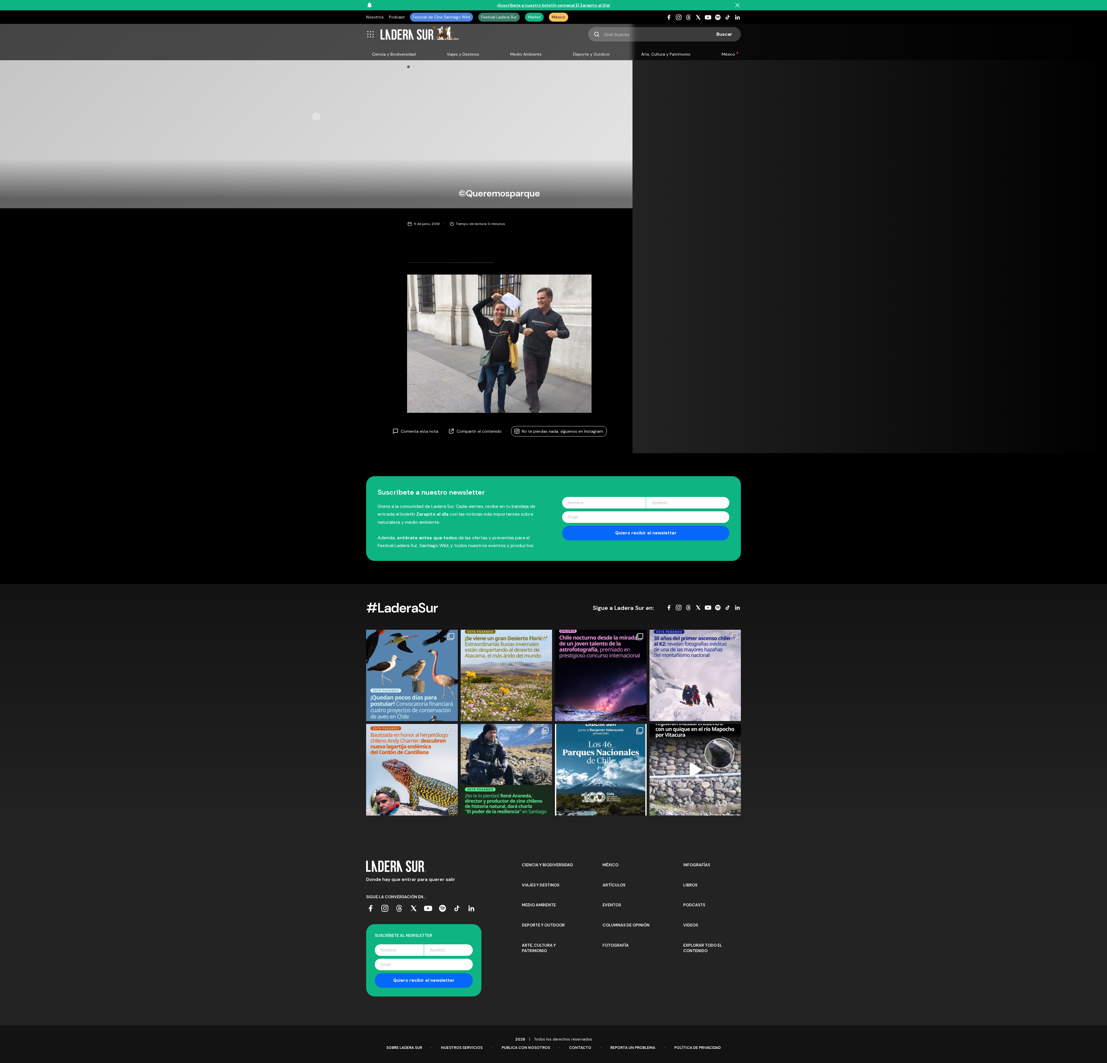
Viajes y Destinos (463, 54)
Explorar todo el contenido (702, 948)
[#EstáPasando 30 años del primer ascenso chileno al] (695, 675)
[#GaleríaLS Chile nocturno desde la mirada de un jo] (601, 675)
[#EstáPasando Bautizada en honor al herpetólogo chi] (412, 770)
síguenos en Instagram (562, 431)
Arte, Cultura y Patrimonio (665, 54)
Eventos (612, 904)
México (558, 17)
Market (534, 17)
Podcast (397, 17)
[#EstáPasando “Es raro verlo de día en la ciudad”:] (695, 770)
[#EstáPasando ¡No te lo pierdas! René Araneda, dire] (506, 770)
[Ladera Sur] (420, 34)
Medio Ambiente (526, 54)
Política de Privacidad (697, 1047)
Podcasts (694, 904)
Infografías (696, 864)
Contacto (580, 1047)
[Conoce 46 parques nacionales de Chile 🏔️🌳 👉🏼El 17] (601, 770)
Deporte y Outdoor (591, 54)
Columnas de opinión (626, 925)
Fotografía (616, 945)
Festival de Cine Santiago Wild (441, 17)
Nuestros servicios (462, 1047)
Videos (690, 925)
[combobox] (664, 34)
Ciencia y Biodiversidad (394, 54)
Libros (690, 885)
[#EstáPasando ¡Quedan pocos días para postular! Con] (412, 675)
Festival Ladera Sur (499, 17)
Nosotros (375, 17)
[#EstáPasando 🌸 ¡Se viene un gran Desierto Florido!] (506, 675)
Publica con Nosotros (526, 1047)
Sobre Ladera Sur (404, 1047)
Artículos (614, 885)
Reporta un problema (632, 1047)
